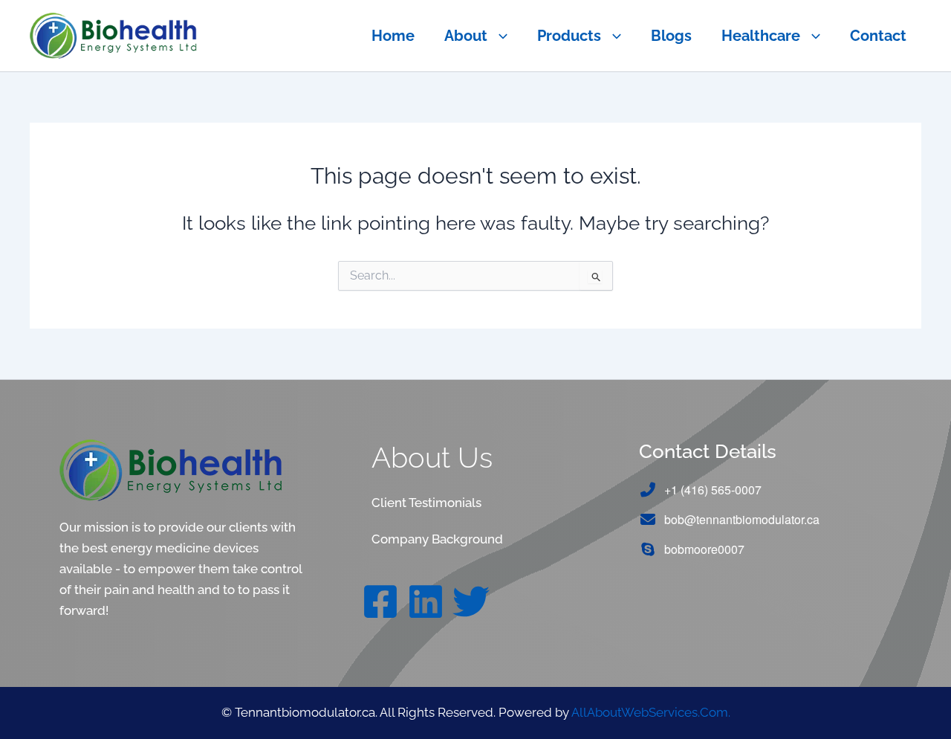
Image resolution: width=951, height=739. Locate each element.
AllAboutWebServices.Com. (650, 712)
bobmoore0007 (704, 549)
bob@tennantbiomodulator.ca (741, 519)
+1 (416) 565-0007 (713, 489)
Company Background (437, 539)
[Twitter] (471, 601)
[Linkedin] (425, 601)
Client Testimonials (426, 502)
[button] (497, 35)
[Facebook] (380, 601)
